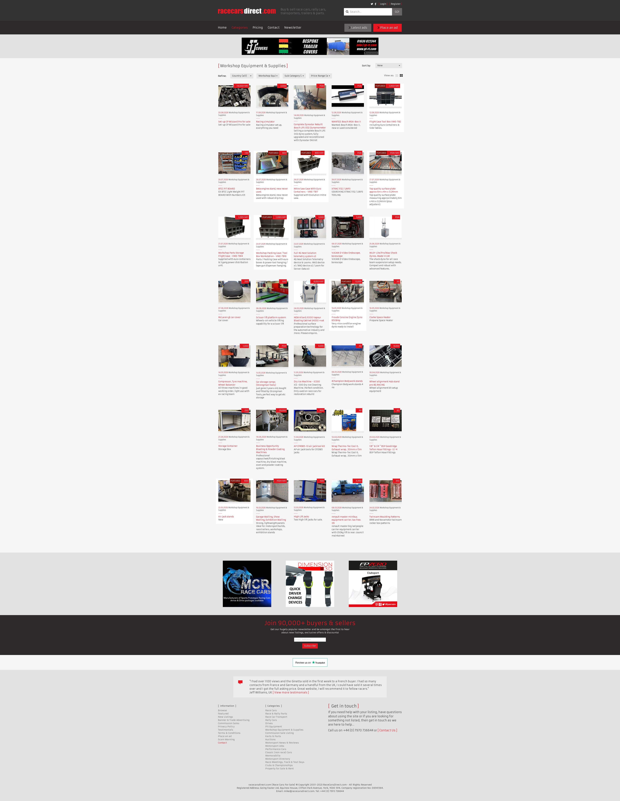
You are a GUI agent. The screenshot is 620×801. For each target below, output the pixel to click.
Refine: (222, 75)
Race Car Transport (276, 716)
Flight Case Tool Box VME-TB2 (385, 121)
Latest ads (359, 28)
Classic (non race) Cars (278, 752)
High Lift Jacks (301, 516)
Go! (397, 11)
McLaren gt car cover (229, 317)
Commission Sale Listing (279, 733)
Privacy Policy (226, 726)
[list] (396, 75)
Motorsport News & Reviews (282, 742)
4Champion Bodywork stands (347, 381)
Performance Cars (275, 749)
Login (383, 3)
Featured (223, 713)
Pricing (258, 27)
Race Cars (271, 710)
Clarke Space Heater (380, 317)
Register (396, 3)
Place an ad (389, 28)
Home (222, 27)
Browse (222, 710)
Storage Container (228, 446)
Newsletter (292, 27)
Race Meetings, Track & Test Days (284, 762)
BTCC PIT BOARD (226, 188)
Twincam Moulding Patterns (384, 516)
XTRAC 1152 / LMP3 (341, 188)
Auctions (270, 739)
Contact (273, 27)
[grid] (401, 75)
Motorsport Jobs (274, 745)
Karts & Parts (273, 736)
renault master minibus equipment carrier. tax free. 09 (346, 519)
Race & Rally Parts (276, 713)
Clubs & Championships (279, 765)
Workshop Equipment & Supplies (284, 729)
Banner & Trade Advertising (233, 720)
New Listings (225, 716)
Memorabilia (272, 755)
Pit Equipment (273, 726)
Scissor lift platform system (271, 317)
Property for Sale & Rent (279, 768)
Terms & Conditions (229, 733)
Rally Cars (271, 720)
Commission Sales (228, 723)
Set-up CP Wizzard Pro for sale (234, 121)
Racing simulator (265, 121)
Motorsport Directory (277, 758)
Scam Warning (226, 739)
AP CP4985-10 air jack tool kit (309, 446)
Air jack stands (226, 516)
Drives (269, 723)
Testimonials (225, 729)
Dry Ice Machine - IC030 (307, 381)
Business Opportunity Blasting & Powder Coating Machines (270, 449)
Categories (240, 27)
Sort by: (366, 65)
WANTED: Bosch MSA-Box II (346, 121)
